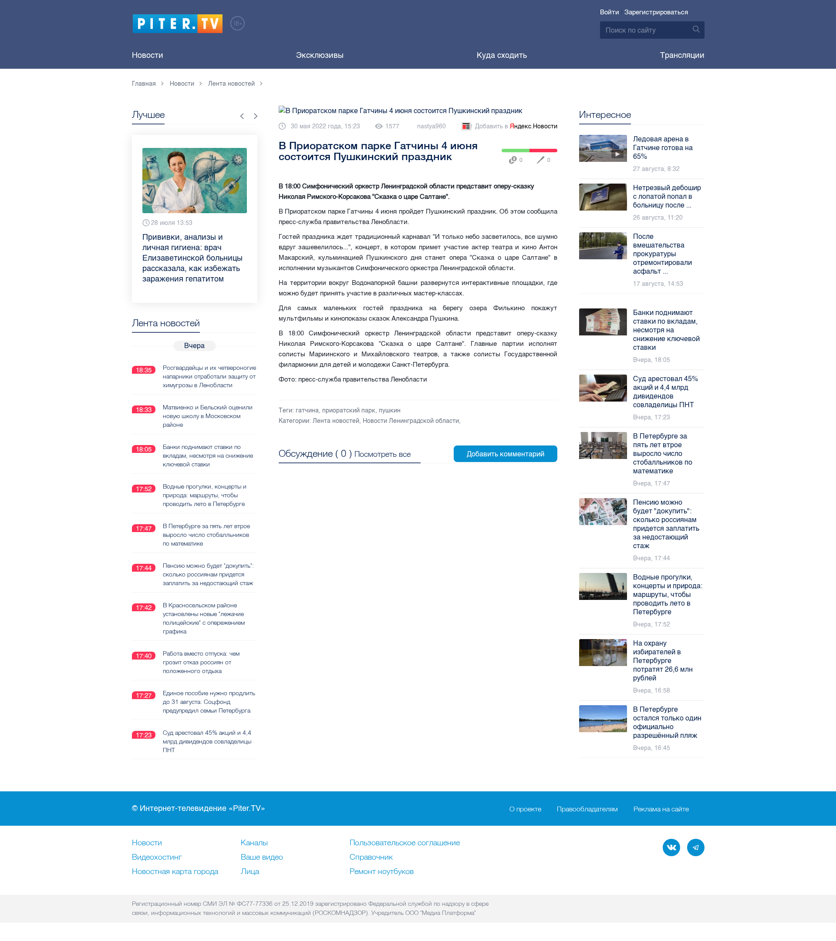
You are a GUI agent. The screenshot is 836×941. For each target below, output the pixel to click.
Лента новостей (336, 421)
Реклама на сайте (661, 808)
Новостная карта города (175, 871)
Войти (609, 12)
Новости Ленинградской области (411, 421)
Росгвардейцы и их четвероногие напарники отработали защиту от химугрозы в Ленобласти (209, 376)
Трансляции (682, 55)
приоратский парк (348, 410)
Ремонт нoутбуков (382, 871)
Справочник (371, 857)
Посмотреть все (382, 454)
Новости (147, 55)
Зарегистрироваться (656, 12)
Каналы (254, 843)
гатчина (307, 410)
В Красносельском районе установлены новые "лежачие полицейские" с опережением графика (204, 618)
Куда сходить (502, 55)
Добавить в (516, 126)
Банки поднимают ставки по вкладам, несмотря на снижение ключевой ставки (208, 455)
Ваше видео (262, 857)
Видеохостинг (157, 857)
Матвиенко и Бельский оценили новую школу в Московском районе (208, 416)
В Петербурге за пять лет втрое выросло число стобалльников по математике (206, 534)
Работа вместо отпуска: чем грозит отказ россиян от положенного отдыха (201, 662)
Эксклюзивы (320, 55)
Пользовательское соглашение (405, 843)
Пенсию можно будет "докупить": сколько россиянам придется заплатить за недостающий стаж (208, 574)
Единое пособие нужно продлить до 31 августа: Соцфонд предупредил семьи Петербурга (209, 701)
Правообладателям (587, 808)
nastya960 (431, 126)
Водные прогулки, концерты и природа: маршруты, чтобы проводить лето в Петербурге (204, 495)
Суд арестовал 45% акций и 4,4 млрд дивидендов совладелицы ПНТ (207, 741)
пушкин (390, 410)
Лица (250, 871)
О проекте (525, 808)
